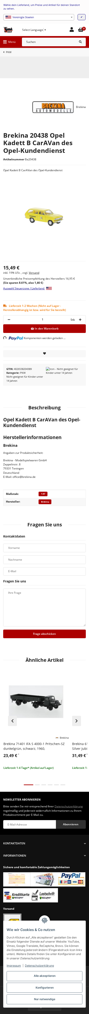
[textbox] (39, 17)
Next (76, 721)
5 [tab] (56, 784)
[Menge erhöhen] (80, 319)
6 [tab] (62, 784)
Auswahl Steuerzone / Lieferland (24, 288)
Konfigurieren (45, 987)
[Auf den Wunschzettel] (44, 353)
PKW (23, 372)
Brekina (45, 501)
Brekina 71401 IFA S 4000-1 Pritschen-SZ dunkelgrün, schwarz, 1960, (34, 746)
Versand (34, 273)
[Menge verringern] (8, 319)
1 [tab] (28, 784)
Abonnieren (71, 824)
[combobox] (38, 17)
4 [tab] (50, 784)
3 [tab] (43, 784)
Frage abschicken (44, 634)
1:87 (43, 493)
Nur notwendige (44, 999)
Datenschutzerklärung (39, 965)
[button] (71, 30)
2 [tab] (37, 784)
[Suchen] (80, 42)
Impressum (14, 965)
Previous (12, 721)
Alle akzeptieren (44, 975)
